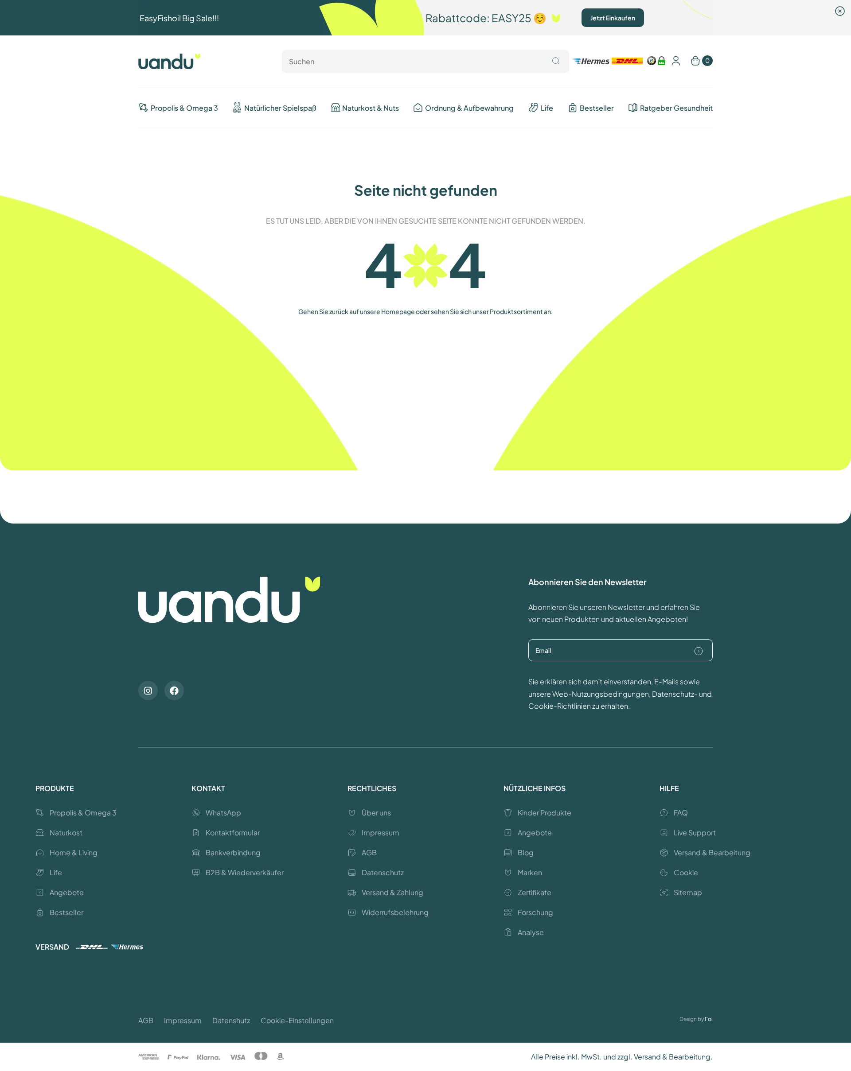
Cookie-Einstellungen (297, 1020)
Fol (709, 1019)
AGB (145, 1020)
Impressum (183, 1020)
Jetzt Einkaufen (612, 18)
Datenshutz (231, 1020)
